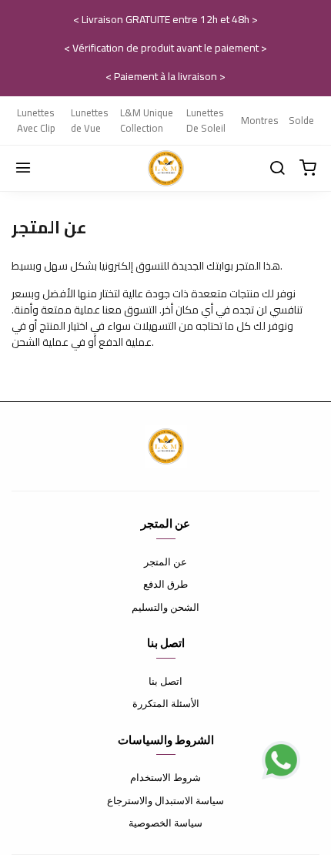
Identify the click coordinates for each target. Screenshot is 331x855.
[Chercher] (277, 168)
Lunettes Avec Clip (36, 120)
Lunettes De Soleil (206, 120)
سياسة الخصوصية (165, 822)
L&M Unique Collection (146, 120)
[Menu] (23, 168)
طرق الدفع (165, 584)
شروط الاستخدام (165, 777)
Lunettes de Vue (89, 120)
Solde (301, 120)
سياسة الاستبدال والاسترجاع (165, 800)
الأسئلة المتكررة (165, 703)
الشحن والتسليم (165, 607)
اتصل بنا (165, 681)
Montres (259, 120)
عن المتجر (165, 561)
